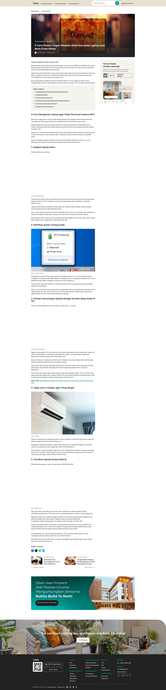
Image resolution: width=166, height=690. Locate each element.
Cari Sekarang (83, 640)
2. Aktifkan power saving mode (43, 97)
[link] (120, 75)
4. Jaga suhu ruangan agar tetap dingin (46, 103)
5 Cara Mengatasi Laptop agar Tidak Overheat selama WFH (51, 92)
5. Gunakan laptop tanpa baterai (44, 106)
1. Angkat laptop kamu (41, 95)
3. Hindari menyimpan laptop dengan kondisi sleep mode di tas (52, 100)
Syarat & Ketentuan (52, 687)
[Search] (117, 3)
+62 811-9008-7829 (125, 663)
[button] (127, 3)
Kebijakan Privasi (61, 687)
